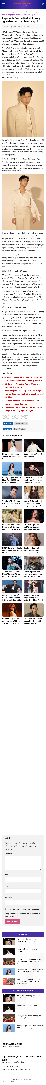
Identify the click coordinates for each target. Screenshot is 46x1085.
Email (8, 886)
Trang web (9, 898)
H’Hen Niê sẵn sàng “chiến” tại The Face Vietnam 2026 (28, 940)
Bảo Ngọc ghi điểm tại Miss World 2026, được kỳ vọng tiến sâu (30, 970)
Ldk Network (39, 1082)
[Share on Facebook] (8, 417)
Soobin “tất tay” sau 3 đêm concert (27, 950)
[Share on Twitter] (13, 417)
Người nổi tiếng (18, 12)
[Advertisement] (23, 731)
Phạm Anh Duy (19, 429)
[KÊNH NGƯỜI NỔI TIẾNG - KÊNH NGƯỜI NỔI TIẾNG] (23, 4)
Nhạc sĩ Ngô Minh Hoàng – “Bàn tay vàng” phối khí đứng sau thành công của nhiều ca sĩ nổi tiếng (23, 394)
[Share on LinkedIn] (26, 417)
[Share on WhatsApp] (4, 417)
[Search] (43, 4)
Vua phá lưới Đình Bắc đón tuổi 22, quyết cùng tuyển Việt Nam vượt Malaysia (29, 981)
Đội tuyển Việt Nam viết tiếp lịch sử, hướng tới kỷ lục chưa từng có (29, 961)
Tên (7, 875)
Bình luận (9, 853)
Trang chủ (6, 12)
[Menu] (3, 4)
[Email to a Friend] (17, 417)
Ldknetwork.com (20, 1082)
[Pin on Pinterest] (22, 417)
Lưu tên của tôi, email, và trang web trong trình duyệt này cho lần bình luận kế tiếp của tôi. (22, 913)
